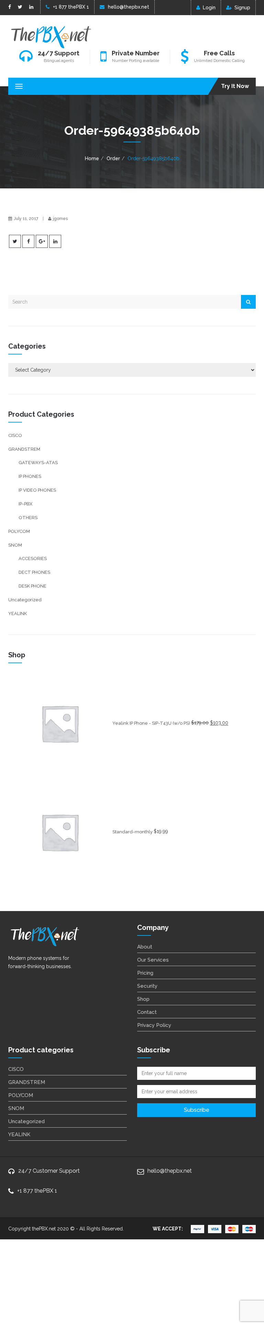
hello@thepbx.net (128, 7)
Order (113, 158)
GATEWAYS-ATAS (38, 462)
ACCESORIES (33, 558)
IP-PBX (25, 503)
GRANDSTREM (24, 449)
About (144, 947)
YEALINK (17, 613)
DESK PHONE (32, 586)
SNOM (15, 545)
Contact (147, 1012)
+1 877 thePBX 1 (71, 7)
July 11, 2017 (26, 218)
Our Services (153, 960)
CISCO (15, 435)
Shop (143, 999)
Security (147, 986)
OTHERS (28, 517)
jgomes (60, 218)
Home (92, 158)
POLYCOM (19, 531)
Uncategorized (25, 599)
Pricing (145, 973)
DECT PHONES (34, 572)
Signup (242, 7)
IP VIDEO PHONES (37, 490)
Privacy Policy (154, 1025)
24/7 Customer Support (49, 1171)
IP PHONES (30, 476)
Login (209, 7)
